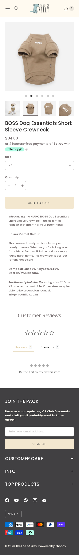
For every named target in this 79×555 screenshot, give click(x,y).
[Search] (16, 8)
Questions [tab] (47, 347)
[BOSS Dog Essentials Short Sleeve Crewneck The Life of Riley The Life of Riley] (39, 56)
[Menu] (7, 8)
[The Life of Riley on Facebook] (9, 500)
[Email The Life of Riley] (46, 500)
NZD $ (12, 514)
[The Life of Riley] (39, 8)
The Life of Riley (26, 546)
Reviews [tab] (21, 347)
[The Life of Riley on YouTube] (19, 500)
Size (8, 157)
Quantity (12, 177)
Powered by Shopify (52, 546)
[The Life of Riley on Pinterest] (28, 500)
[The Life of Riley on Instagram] (37, 500)
